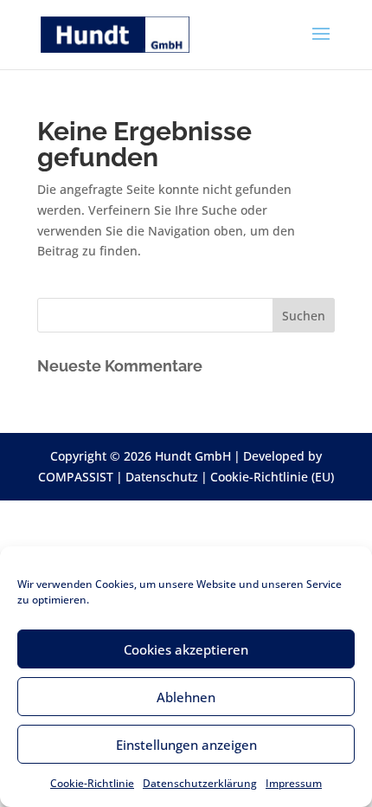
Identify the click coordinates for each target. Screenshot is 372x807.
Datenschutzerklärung (200, 783)
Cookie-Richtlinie (92, 783)
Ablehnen (186, 697)
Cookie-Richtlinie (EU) (272, 476)
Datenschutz (161, 476)
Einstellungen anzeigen (186, 744)
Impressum (294, 783)
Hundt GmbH (193, 456)
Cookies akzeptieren (186, 649)
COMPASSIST (75, 476)
